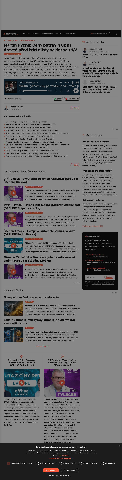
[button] (61, 458)
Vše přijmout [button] (51, 470)
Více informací (64, 455)
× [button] (119, 446)
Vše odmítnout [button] (70, 470)
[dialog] (61, 461)
